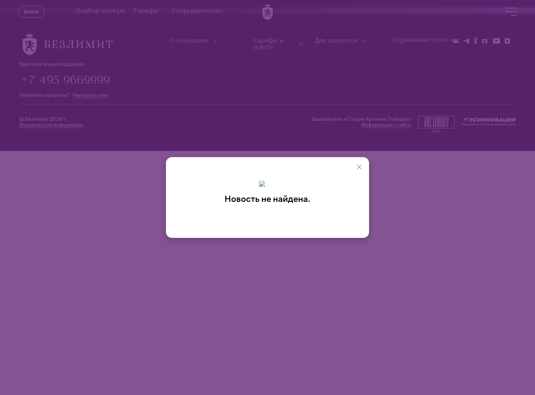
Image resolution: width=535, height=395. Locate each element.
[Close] (359, 167)
